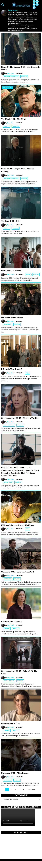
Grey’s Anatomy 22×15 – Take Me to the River (19, 672)
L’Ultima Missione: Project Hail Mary (17, 525)
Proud (28, 274)
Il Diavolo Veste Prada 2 (11, 369)
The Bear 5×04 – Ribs (10, 221)
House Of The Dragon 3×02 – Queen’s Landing (17, 170)
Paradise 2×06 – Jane (10, 723)
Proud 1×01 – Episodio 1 (11, 271)
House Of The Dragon (11, 76)
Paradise (7, 628)
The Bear (15, 228)
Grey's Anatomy (9, 425)
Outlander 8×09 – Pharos (12, 317)
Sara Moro (10, 73)
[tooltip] (34, 1)
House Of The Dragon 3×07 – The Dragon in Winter (20, 68)
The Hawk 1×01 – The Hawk (13, 119)
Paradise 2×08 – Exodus (11, 621)
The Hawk (15, 126)
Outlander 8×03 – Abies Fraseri (14, 773)
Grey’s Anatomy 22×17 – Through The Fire (20, 418)
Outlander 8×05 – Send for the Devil (17, 572)
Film (27, 373)
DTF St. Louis (8, 482)
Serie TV (24, 76)
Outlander (7, 324)
